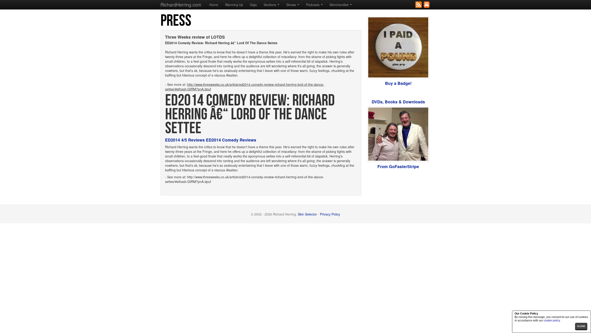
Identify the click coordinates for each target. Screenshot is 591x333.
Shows (291, 4)
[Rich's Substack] (427, 4)
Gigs (253, 4)
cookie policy (552, 320)
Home (213, 4)
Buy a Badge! (398, 83)
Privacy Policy (330, 214)
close (581, 326)
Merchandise (340, 4)
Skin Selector (307, 214)
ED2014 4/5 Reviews (185, 140)
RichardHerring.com (180, 4)
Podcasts (313, 4)
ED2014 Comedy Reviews (231, 140)
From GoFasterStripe (398, 166)
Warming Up (234, 4)
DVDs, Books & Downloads (398, 102)
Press (175, 21)
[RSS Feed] (418, 4)
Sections (270, 4)
